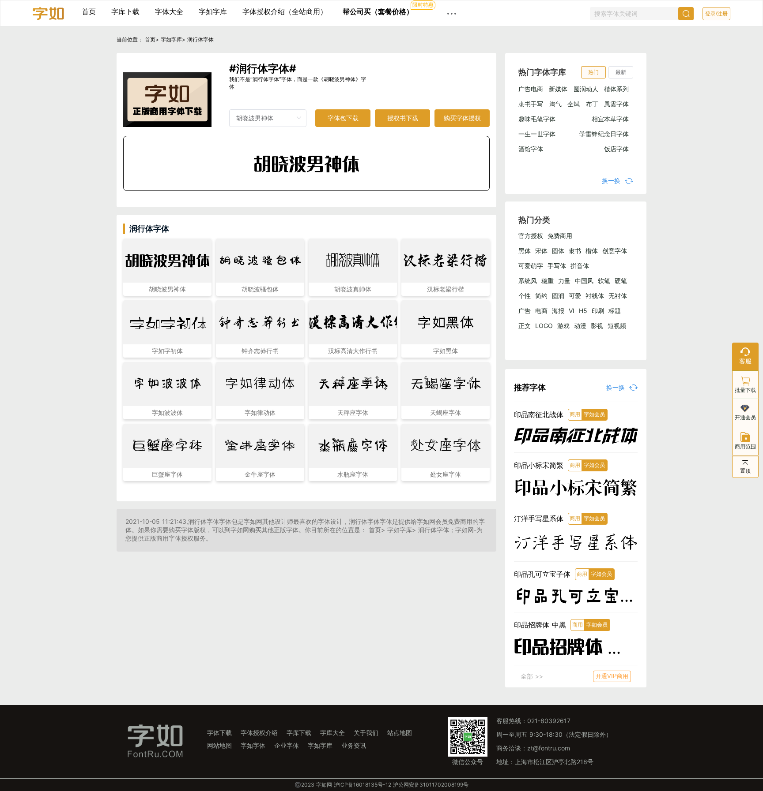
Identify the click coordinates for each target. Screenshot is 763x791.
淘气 (555, 104)
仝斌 (573, 104)
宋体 (541, 250)
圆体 (558, 250)
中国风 (584, 280)
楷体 (591, 250)
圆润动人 (586, 89)
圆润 (558, 295)
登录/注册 (716, 14)
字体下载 (219, 732)
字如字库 (213, 11)
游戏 (563, 325)
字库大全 (332, 732)
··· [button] (451, 13)
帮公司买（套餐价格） (378, 11)
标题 (614, 310)
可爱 (575, 295)
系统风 (527, 280)
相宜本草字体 (610, 119)
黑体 (524, 250)
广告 (524, 310)
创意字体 (614, 250)
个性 (524, 295)
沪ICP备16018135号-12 (362, 784)
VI (571, 310)
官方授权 (530, 235)
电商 (541, 310)
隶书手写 (530, 104)
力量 (564, 280)
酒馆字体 (530, 149)
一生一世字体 (536, 134)
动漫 (580, 325)
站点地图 (399, 732)
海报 (558, 310)
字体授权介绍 (259, 732)
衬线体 (594, 295)
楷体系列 (616, 89)
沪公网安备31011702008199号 (430, 784)
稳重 (547, 280)
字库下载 (125, 11)
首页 (89, 11)
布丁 (592, 104)
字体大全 (169, 11)
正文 (524, 325)
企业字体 (286, 745)
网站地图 (219, 745)
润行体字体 (200, 39)
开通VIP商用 (612, 676)
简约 (541, 295)
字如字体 (253, 745)
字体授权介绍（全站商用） (284, 11)
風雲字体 (616, 104)
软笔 (604, 280)
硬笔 (621, 280)
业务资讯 (353, 745)
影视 (597, 325)
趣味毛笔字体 (536, 119)
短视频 (617, 325)
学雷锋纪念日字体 (604, 134)
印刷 (598, 310)
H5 (583, 310)
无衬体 (617, 295)
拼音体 (579, 265)
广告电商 (530, 89)
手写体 (557, 265)
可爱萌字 (530, 265)
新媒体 (558, 89)
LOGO (544, 325)
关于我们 (366, 732)
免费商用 (560, 235)
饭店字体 (616, 149)
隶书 (575, 250)
